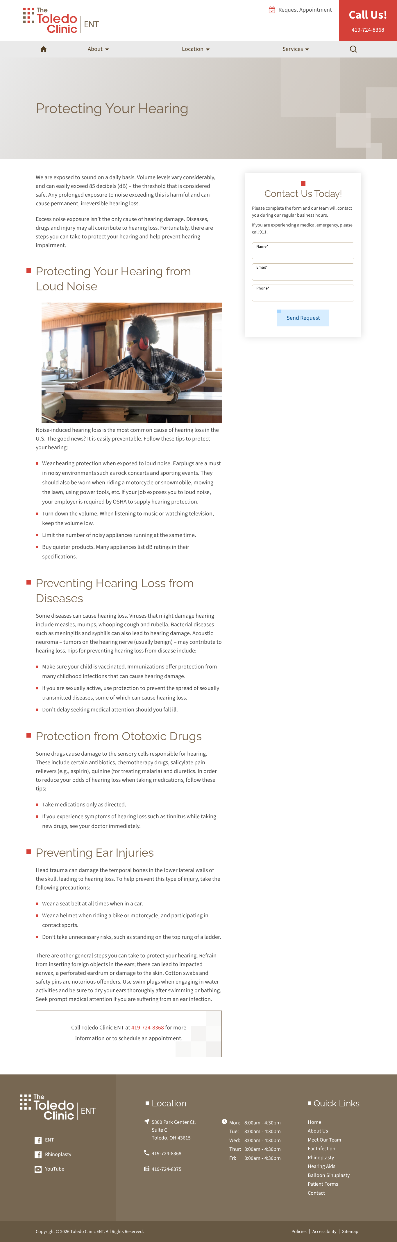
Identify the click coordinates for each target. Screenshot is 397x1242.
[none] (98, 49)
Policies (299, 1231)
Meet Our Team (324, 1140)
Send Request (303, 318)
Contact (316, 1193)
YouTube (54, 1169)
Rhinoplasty (57, 1154)
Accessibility (324, 1231)
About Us (318, 1131)
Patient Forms (323, 1184)
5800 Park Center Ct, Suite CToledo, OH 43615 (174, 1130)
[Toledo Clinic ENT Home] (61, 20)
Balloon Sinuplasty (329, 1175)
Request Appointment (305, 10)
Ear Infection (321, 1148)
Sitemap (350, 1231)
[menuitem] (43, 49)
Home (314, 1122)
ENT (49, 1140)
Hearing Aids (321, 1166)
